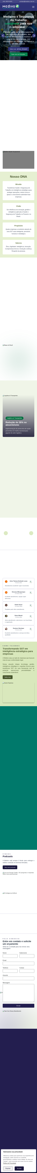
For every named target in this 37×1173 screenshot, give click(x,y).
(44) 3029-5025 (7, 1)
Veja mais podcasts (9, 867)
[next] (31, 533)
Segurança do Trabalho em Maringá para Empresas (19, 106)
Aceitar (19, 1168)
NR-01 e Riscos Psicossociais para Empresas (19, 138)
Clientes (5, 1093)
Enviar (18, 1005)
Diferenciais (6, 1085)
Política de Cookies (9, 1101)
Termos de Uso (7, 1099)
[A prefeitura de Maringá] (17, 533)
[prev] (6, 533)
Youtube (31, 923)
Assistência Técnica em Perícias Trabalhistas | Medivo (19, 129)
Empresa (5, 1082)
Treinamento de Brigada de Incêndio (18, 133)
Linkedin (23, 923)
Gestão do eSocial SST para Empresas (18, 124)
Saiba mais (18, 49)
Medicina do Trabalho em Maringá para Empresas (19, 101)
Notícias (5, 1088)
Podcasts (6, 1090)
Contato (5, 1096)
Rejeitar (8, 1168)
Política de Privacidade (9, 1163)
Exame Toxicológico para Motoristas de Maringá (19, 115)
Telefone (5, 968)
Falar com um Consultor (18, 54)
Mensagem (6, 982)
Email (4, 960)
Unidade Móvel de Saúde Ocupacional (19, 120)
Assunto (5, 975)
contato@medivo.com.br (26, 1)
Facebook (6, 923)
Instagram (15, 923)
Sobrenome (23, 953)
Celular (21, 968)
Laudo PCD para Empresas (18, 111)
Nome (5, 953)
